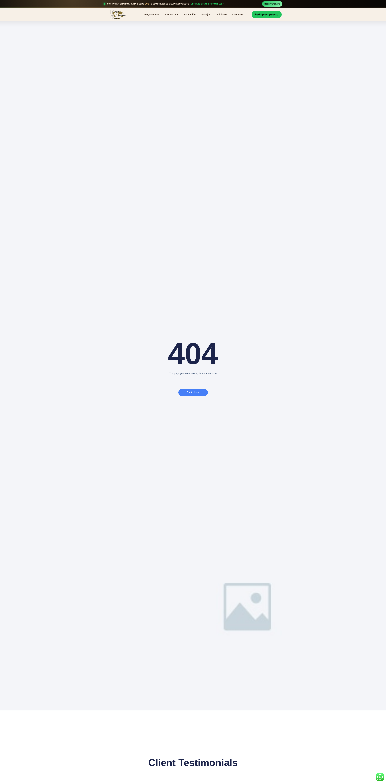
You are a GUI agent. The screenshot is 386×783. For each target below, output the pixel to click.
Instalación (190, 14)
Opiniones (221, 14)
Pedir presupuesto (266, 14)
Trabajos (205, 14)
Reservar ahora (272, 4)
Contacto (237, 14)
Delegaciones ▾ (151, 14)
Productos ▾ (171, 14)
